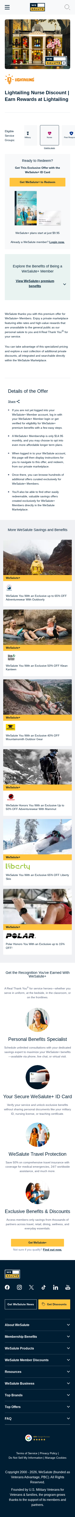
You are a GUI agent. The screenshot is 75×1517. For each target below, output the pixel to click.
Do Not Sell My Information (26, 1457)
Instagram (19, 1287)
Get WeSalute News (20, 1304)
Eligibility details (49, 148)
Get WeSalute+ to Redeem (37, 182)
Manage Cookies (55, 1457)
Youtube (67, 1287)
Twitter (31, 1287)
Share (12, 401)
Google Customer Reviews (37, 1437)
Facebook (7, 1287)
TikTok (43, 1287)
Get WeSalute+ (37, 1242)
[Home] (37, 7)
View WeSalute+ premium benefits (35, 283)
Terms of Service (26, 1453)
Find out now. (52, 1249)
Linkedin (55, 1287)
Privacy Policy (48, 1453)
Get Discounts (57, 1304)
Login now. (57, 242)
